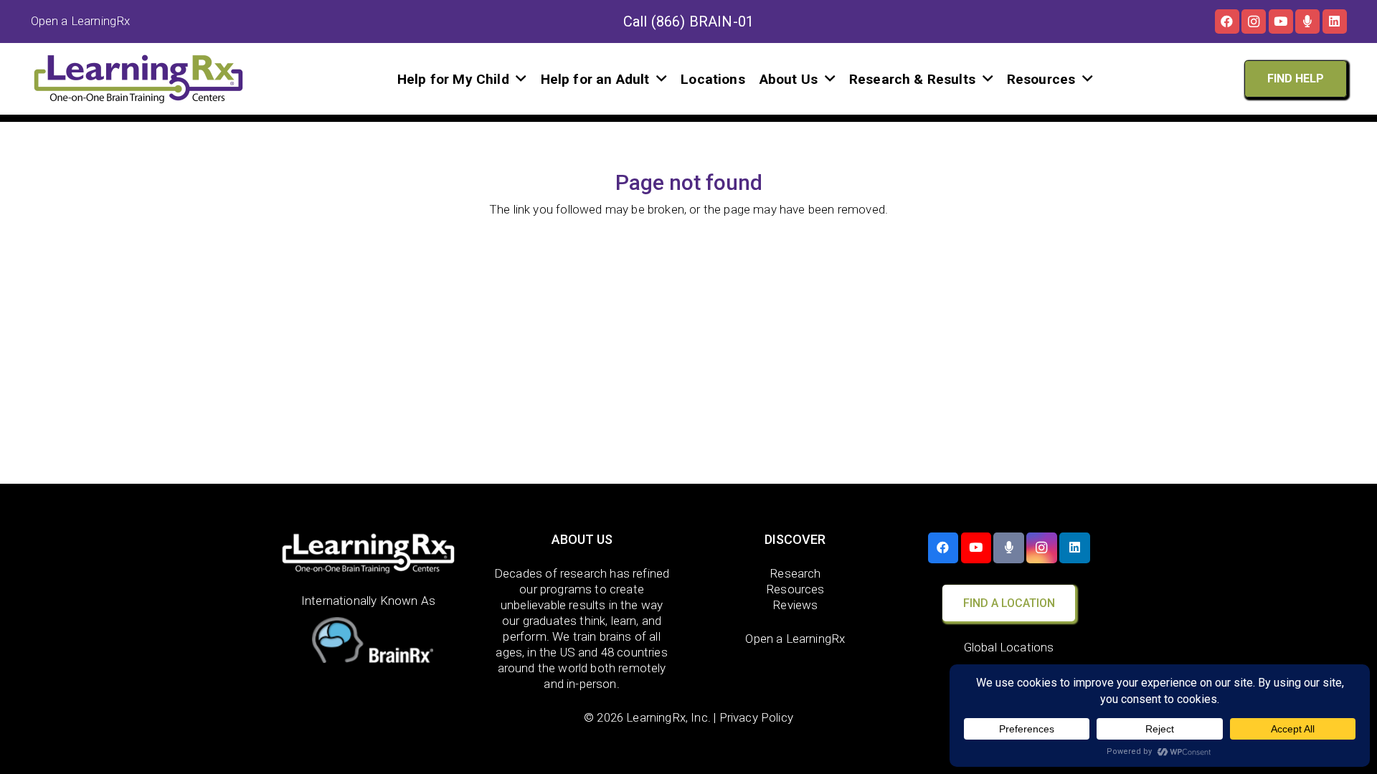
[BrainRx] (368, 643)
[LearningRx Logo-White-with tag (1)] (368, 553)
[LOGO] (138, 79)
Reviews (795, 605)
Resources (795, 589)
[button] (521, 78)
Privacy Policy (756, 717)
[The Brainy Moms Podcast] (1307, 21)
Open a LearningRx (795, 638)
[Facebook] (1227, 21)
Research (795, 573)
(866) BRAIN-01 (702, 21)
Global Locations (1009, 647)
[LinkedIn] (1334, 21)
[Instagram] (1253, 21)
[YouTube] (1281, 21)
